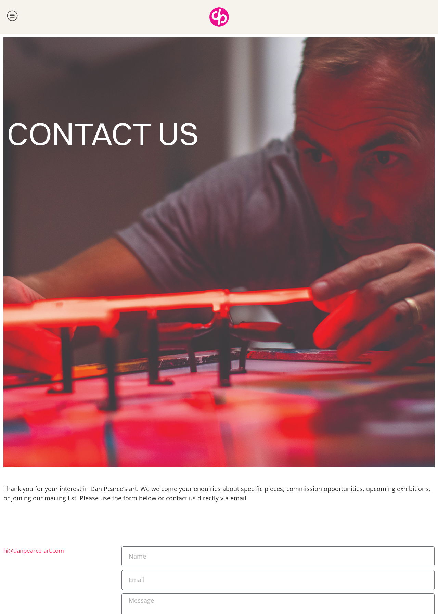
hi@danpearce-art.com (33, 550)
